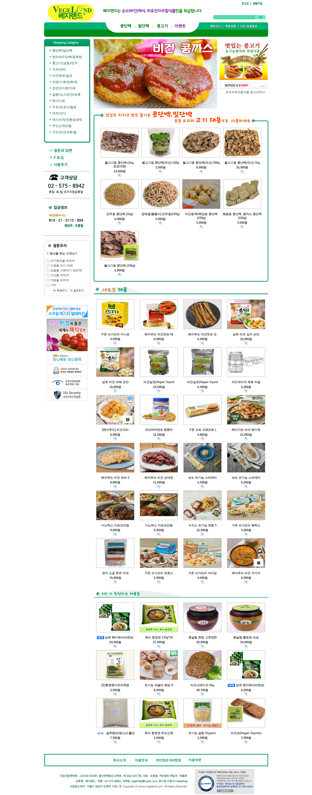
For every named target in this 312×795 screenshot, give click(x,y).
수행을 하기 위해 (61, 265)
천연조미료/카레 (63, 88)
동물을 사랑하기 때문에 (65, 270)
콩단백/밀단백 (61, 50)
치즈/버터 (58, 69)
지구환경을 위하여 (62, 260)
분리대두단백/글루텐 (66, 57)
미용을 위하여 (59, 280)
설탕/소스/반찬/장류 (66, 94)
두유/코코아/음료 (64, 107)
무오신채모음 (61, 126)
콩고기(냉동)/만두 (64, 63)
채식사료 (58, 100)
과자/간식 (58, 113)
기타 (52, 285)
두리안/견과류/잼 (64, 132)
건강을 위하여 (59, 275)
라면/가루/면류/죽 (64, 82)
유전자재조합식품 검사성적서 (245, 92)
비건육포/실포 (61, 75)
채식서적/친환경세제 (66, 119)
